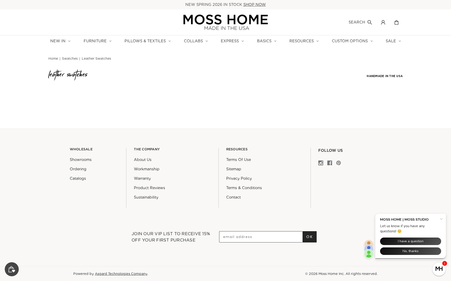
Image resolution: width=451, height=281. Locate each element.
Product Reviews (149, 188)
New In (58, 41)
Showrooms (81, 159)
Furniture (95, 41)
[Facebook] (329, 162)
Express (230, 41)
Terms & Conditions (244, 188)
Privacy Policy (239, 178)
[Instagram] (320, 162)
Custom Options (350, 41)
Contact (233, 197)
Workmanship (146, 169)
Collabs (193, 41)
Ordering (78, 169)
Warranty (142, 178)
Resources (301, 41)
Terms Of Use (238, 159)
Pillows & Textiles (145, 41)
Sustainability (146, 197)
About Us (143, 159)
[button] (439, 269)
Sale (391, 41)
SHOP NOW (254, 4)
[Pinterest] (338, 162)
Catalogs (78, 178)
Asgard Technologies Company (121, 274)
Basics (264, 41)
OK (309, 236)
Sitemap (233, 169)
